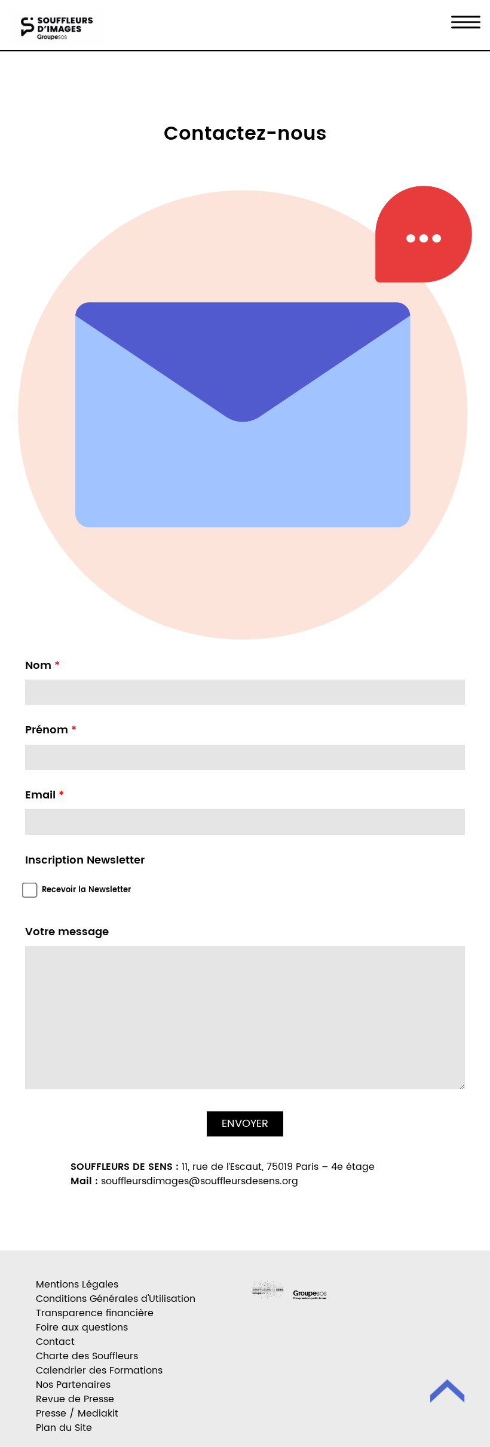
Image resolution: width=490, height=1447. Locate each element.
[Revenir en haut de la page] (448, 1393)
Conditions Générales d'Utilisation (115, 1299)
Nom (42, 666)
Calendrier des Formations (99, 1370)
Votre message (67, 932)
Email (44, 795)
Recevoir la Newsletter (86, 890)
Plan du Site (64, 1428)
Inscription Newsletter (85, 860)
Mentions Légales (77, 1284)
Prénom (50, 730)
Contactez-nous (245, 134)
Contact (55, 1342)
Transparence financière (95, 1313)
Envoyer (245, 1123)
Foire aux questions (82, 1327)
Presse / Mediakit (77, 1413)
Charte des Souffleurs (87, 1356)
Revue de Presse (75, 1399)
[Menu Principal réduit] (465, 22)
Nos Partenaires (73, 1385)
